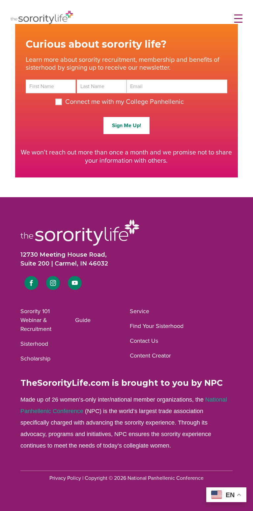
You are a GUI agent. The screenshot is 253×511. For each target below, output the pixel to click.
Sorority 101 (35, 311)
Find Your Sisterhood (156, 326)
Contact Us (144, 340)
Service (139, 311)
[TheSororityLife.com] (42, 22)
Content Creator (150, 355)
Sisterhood (34, 343)
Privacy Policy (65, 478)
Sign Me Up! (126, 125)
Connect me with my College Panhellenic (124, 102)
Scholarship (35, 358)
